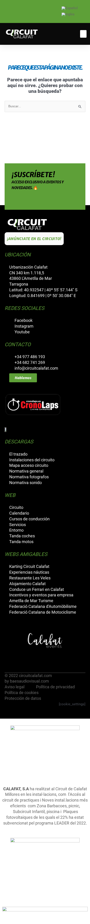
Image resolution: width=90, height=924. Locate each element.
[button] (83, 34)
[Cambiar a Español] (69, 8)
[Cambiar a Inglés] (68, 14)
